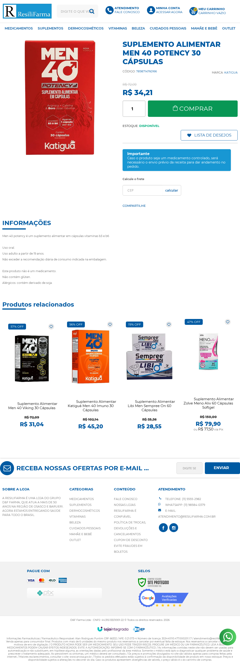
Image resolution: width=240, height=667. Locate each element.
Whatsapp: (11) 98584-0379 (185, 505)
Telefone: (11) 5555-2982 (183, 499)
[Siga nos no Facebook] (163, 527)
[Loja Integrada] (113, 629)
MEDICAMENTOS (81, 499)
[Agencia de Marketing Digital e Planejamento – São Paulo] (139, 629)
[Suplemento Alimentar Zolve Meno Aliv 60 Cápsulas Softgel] (208, 375)
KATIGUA (231, 72)
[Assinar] (222, 468)
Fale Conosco (125, 499)
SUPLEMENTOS (80, 505)
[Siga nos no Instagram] (173, 527)
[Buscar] (91, 11)
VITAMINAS (77, 516)
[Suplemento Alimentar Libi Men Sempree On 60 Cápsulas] (149, 375)
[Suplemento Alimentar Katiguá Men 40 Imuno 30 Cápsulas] (91, 375)
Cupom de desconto (131, 540)
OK (171, 190)
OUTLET (75, 540)
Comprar (196, 108)
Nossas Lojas (124, 505)
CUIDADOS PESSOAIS (85, 528)
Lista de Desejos (212, 135)
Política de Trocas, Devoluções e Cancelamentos (130, 528)
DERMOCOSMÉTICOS (84, 510)
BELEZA (75, 522)
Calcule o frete (133, 179)
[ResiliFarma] (27, 11)
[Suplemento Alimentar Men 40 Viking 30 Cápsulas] (32, 375)
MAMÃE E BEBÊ (80, 534)
